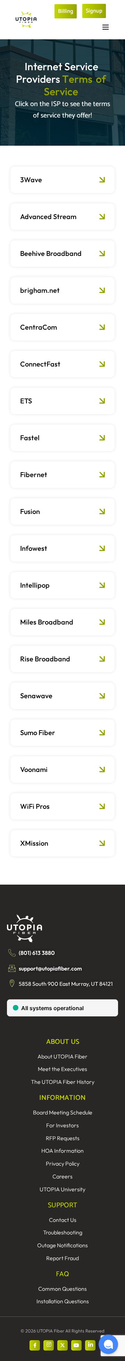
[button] (108, 1344)
